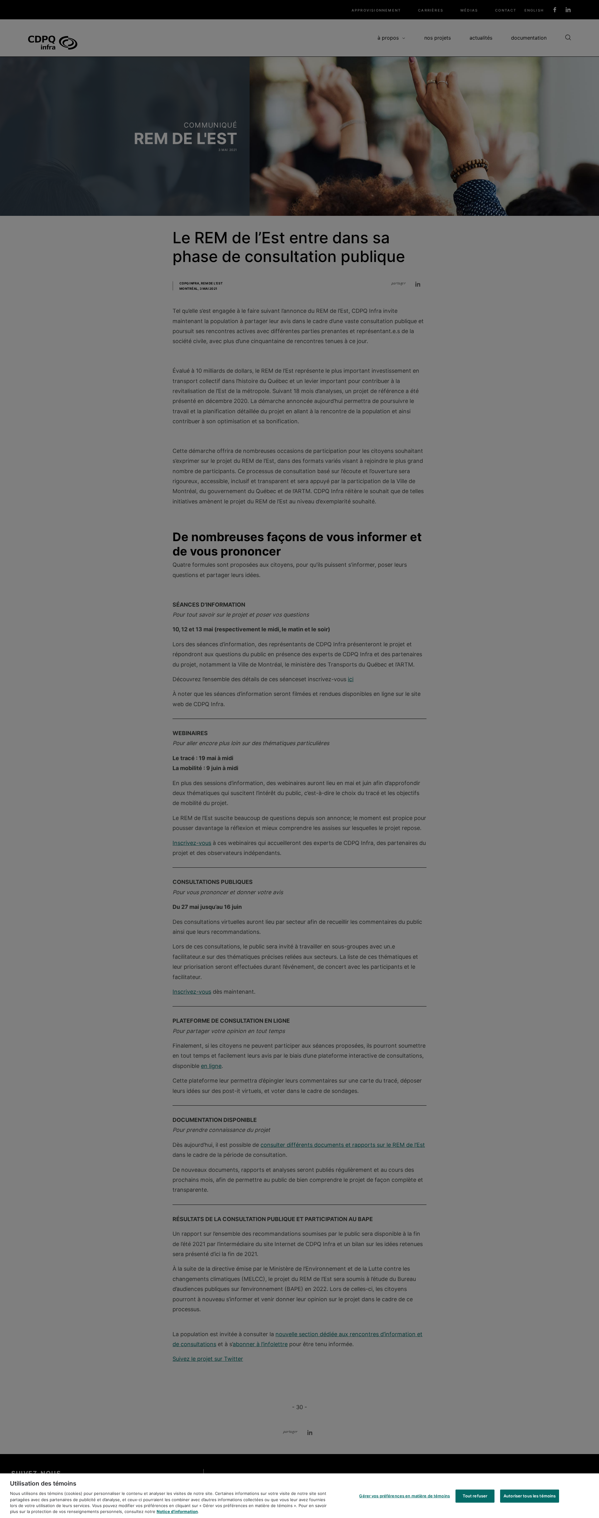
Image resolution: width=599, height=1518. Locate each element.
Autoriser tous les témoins (530, 1495)
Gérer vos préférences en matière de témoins (404, 1495)
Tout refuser (475, 1495)
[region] (299, 1495)
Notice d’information (177, 1511)
